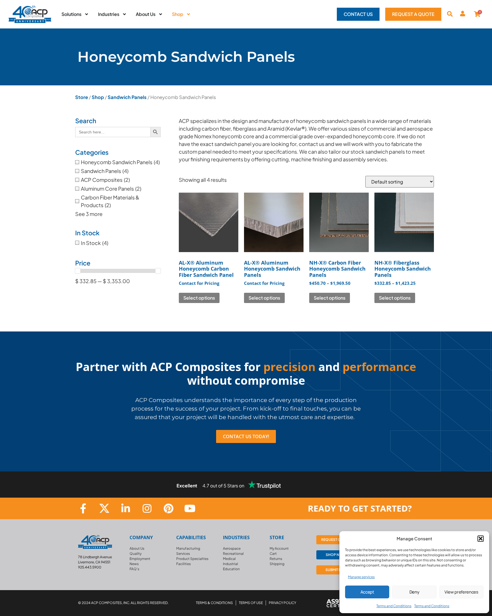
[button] (480, 538)
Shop (98, 97)
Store (81, 97)
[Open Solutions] (86, 14)
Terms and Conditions (393, 606)
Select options (199, 298)
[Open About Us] (160, 14)
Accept (367, 592)
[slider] (78, 271)
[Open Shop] (188, 14)
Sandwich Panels (127, 97)
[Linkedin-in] (126, 508)
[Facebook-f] (83, 508)
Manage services (361, 577)
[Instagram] (147, 508)
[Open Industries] (124, 14)
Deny (414, 592)
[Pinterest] (168, 508)
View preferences (461, 592)
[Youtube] (190, 508)
